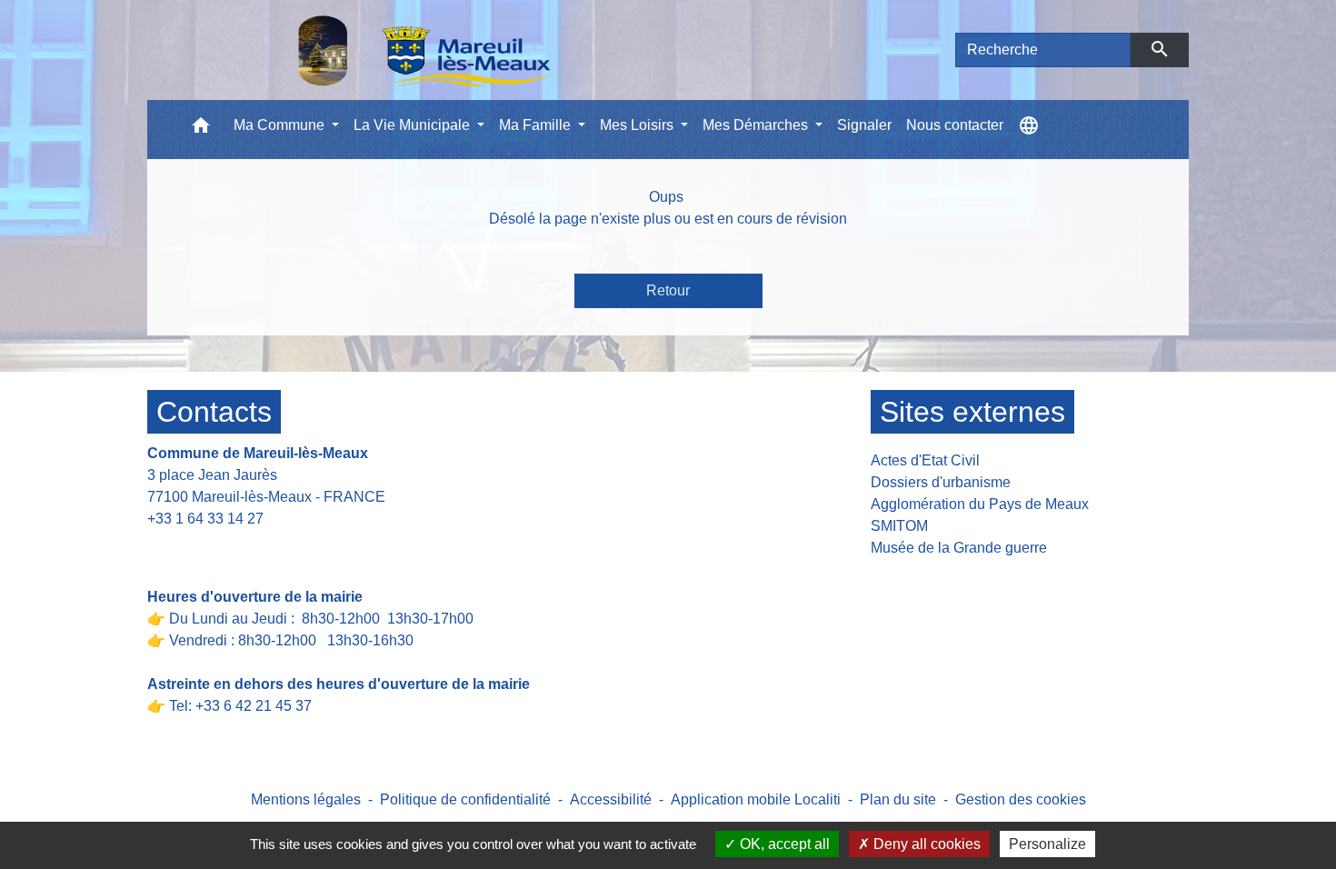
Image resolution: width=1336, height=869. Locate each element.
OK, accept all (783, 844)
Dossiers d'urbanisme (941, 482)
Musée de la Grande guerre (959, 547)
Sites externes (972, 411)
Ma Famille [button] (536, 125)
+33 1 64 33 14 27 (205, 518)
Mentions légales (306, 799)
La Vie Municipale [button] (414, 125)
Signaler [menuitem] (864, 125)
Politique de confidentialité (465, 799)
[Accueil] (377, 50)
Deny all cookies (925, 844)
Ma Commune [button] (281, 125)
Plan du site (898, 799)
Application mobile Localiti (756, 799)
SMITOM (899, 526)
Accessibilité (611, 799)
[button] (200, 129)
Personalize (1047, 844)
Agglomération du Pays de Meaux (980, 504)
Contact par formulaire (230, 546)
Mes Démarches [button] (757, 125)
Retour (668, 290)
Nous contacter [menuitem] (954, 125)
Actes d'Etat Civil (925, 460)
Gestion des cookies (1020, 799)
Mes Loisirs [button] (638, 125)
